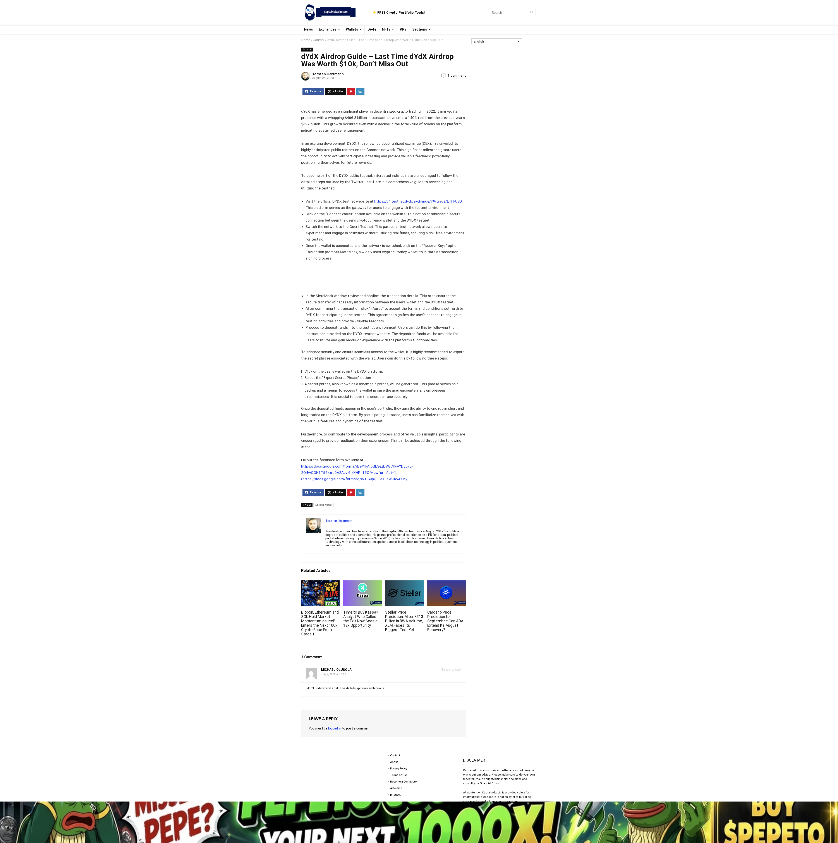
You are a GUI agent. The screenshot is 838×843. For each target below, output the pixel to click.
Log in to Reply (452, 669)
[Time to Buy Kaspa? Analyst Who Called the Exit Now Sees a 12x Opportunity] (362, 583)
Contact (395, 755)
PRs (403, 29)
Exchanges (328, 29)
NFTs (386, 29)
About (394, 762)
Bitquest (395, 794)
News (308, 29)
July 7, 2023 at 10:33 (333, 674)
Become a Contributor (404, 781)
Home (305, 40)
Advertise (396, 788)
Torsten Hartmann (328, 74)
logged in (334, 728)
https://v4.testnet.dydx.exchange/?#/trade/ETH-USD (418, 201)
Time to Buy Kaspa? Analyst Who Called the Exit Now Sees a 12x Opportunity (360, 619)
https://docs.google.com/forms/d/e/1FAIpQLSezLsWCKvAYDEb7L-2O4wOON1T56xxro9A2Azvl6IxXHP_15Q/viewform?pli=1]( (357, 472)
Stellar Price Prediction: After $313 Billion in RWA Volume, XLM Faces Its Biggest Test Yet (404, 621)
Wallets (352, 29)
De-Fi (371, 29)
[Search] (532, 12)
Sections (419, 29)
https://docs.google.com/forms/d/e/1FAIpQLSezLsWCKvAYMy (354, 479)
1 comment (457, 75)
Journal (318, 40)
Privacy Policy (398, 768)
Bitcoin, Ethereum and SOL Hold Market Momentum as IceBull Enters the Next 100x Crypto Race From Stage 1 (320, 623)
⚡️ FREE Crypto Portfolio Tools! (398, 12)
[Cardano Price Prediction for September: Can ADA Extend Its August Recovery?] (446, 583)
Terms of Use (398, 775)
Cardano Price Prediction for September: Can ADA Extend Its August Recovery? (445, 621)
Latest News (323, 504)
